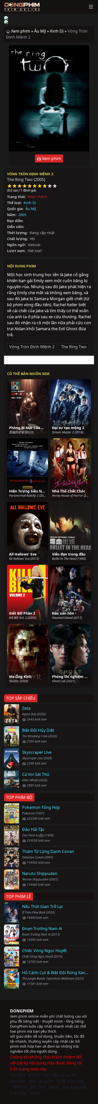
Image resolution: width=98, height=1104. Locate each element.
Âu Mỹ (30, 208)
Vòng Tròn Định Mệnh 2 (30, 173)
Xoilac (34, 1093)
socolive (17, 1075)
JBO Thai (38, 1087)
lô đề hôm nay (70, 1081)
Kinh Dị (30, 202)
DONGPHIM (21, 1011)
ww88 (33, 1075)
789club (19, 1087)
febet (54, 1087)
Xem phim (51, 158)
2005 (22, 214)
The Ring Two (74, 346)
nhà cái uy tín (41, 1081)
